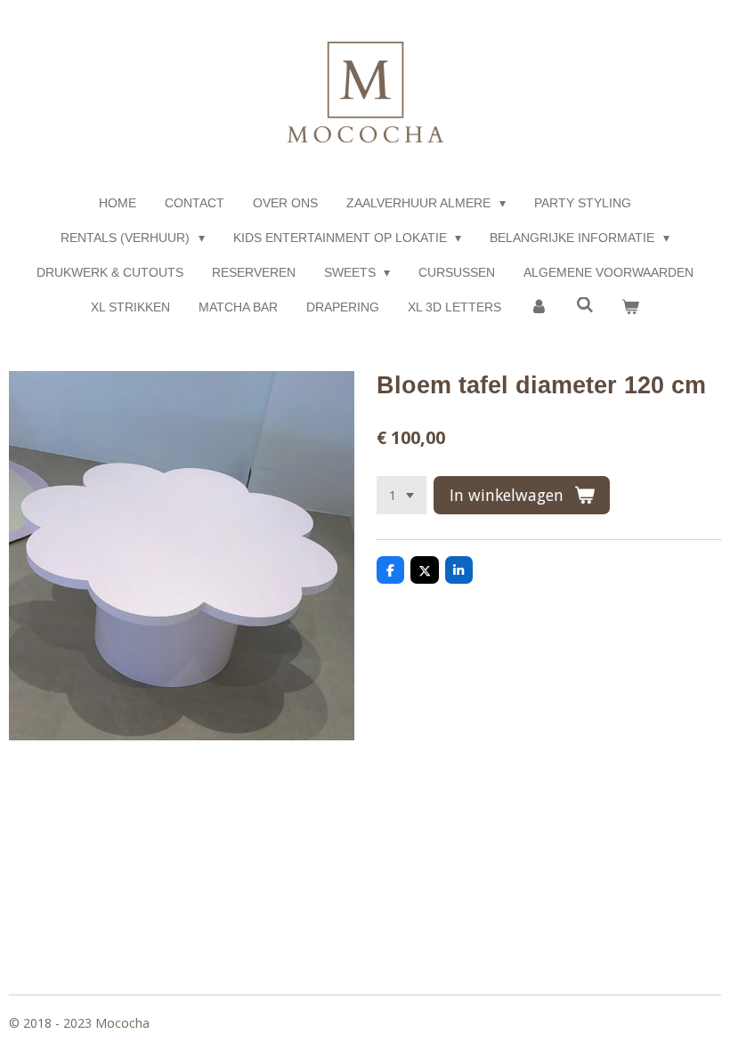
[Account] (538, 307)
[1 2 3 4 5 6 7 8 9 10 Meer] (401, 495)
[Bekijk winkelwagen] (630, 307)
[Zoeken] (585, 305)
